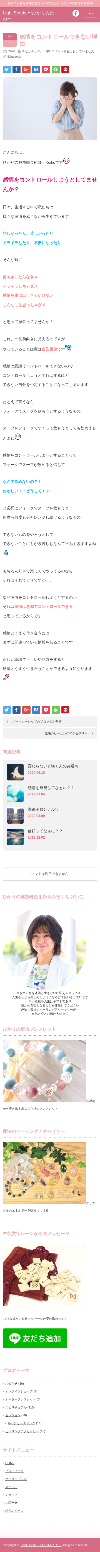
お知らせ (11, 1383)
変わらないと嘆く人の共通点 (53, 766)
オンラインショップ (19, 1391)
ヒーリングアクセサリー (22, 1431)
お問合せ (11, 1502)
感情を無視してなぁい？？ (51, 787)
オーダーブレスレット (20, 1399)
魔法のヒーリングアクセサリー (66, 733)
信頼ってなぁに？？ (45, 831)
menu (90, 13)
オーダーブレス (16, 1479)
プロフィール (14, 1470)
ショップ (11, 1494)
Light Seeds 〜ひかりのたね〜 (41, 1545)
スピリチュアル (32, 51)
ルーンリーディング (21, 1423)
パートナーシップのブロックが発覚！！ (40, 721)
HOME (9, 1463)
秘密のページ (14, 1510)
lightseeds (14, 56)
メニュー (11, 1487)
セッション (13, 1415)
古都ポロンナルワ (43, 809)
